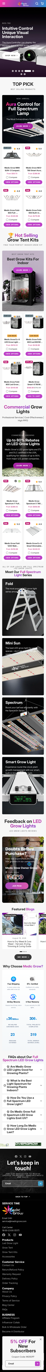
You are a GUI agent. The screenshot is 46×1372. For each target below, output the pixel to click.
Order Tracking (10, 1283)
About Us (7, 1291)
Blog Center (8, 1305)
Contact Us (8, 1265)
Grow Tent (7, 1247)
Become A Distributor (13, 1331)
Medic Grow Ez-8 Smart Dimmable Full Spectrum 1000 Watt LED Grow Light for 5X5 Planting (34, 541)
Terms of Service (11, 1300)
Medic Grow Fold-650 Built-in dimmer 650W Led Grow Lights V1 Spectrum (34, 208)
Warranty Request (11, 1274)
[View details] (23, 607)
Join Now (17, 885)
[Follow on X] (20, 1156)
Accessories (8, 1256)
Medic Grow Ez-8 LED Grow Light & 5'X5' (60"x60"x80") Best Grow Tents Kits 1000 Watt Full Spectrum (12, 335)
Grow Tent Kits (9, 1252)
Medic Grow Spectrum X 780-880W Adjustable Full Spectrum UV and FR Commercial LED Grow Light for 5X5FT (34, 499)
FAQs (4, 1309)
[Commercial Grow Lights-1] (23, 451)
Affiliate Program (10, 1318)
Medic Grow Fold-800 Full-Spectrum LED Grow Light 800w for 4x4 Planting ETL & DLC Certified (12, 208)
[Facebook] (16, 1156)
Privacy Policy (9, 1296)
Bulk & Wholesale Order (14, 1327)
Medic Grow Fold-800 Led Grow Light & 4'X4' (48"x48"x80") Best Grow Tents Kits (12, 380)
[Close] (40, 1339)
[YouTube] (30, 1156)
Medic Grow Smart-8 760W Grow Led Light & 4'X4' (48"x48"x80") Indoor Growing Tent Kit (34, 380)
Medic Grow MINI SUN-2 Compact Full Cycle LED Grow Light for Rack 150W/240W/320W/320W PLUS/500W (12, 166)
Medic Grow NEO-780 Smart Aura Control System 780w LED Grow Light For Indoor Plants (34, 166)
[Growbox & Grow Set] (23, 281)
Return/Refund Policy (13, 1269)
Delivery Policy (10, 1278)
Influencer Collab (11, 1322)
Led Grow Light (10, 1243)
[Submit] (37, 1363)
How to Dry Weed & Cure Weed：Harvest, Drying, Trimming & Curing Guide (19, 931)
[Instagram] (25, 1156)
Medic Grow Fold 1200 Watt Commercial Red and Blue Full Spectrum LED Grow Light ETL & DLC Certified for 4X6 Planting (12, 541)
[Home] (23, 3)
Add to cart (34, 396)
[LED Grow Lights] (23, 119)
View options (12, 182)
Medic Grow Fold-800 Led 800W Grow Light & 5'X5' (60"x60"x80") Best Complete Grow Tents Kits (34, 335)
